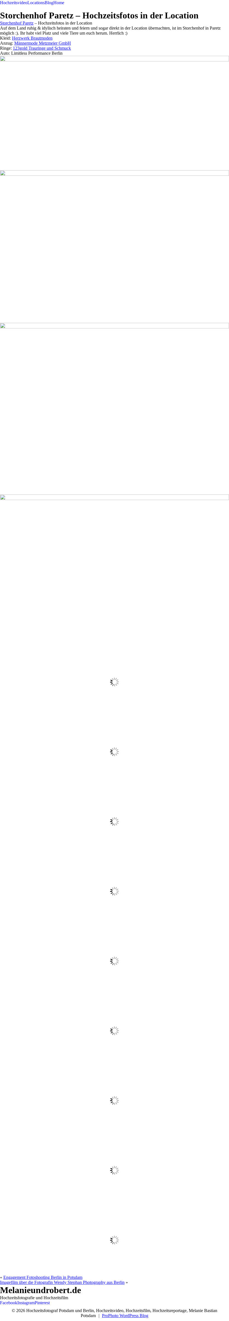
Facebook (8, 1302)
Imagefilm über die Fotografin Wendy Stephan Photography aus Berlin (62, 1282)
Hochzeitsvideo (13, 2)
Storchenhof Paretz (17, 23)
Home (58, 2)
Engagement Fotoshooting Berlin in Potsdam (42, 1277)
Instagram (26, 1302)
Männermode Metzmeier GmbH (42, 43)
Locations (36, 2)
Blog (49, 2)
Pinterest (42, 1302)
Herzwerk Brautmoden (32, 38)
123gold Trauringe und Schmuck (42, 48)
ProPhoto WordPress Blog (125, 1315)
